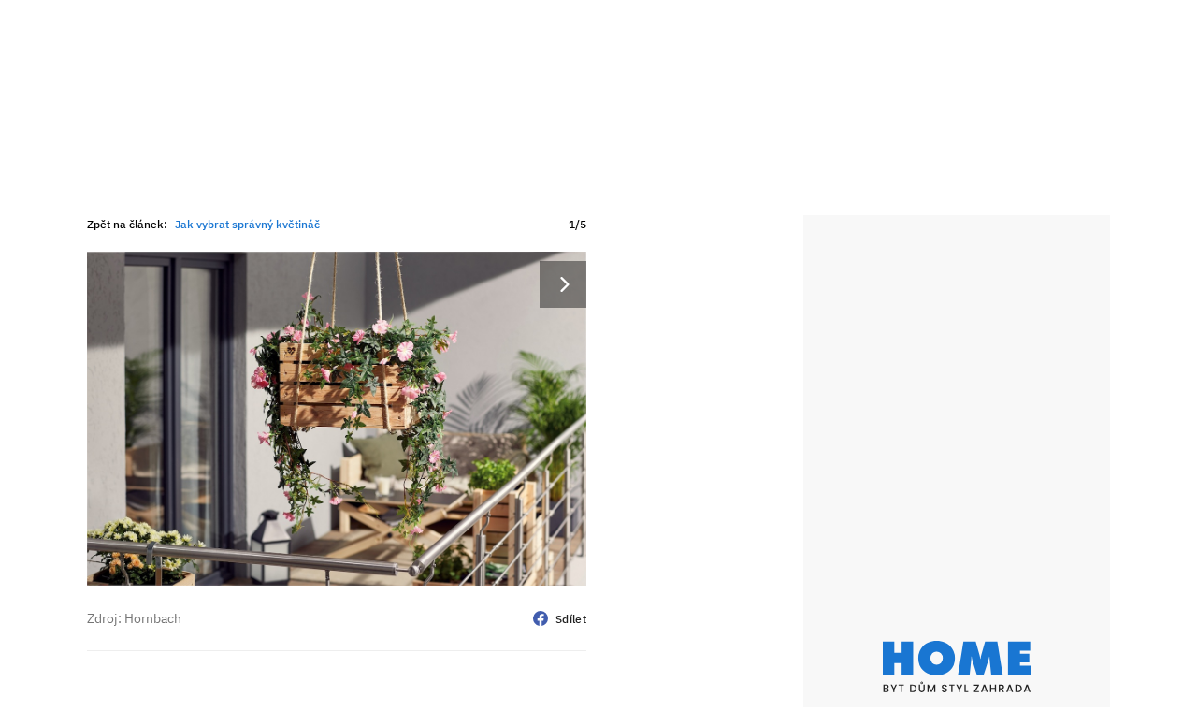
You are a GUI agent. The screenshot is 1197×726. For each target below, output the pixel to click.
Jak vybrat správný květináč (247, 224)
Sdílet (570, 619)
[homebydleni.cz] (956, 666)
